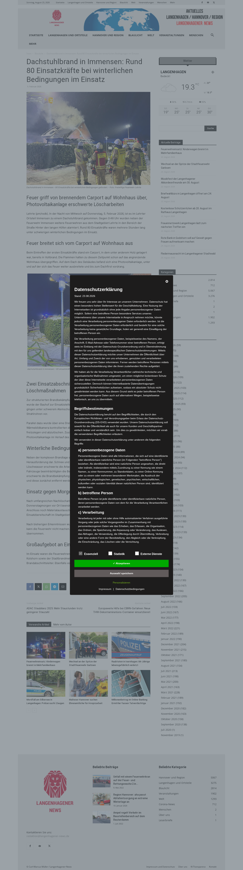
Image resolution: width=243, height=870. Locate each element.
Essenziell (91, 553)
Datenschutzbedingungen (130, 589)
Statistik (119, 553)
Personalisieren (121, 582)
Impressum (105, 589)
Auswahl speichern (121, 573)
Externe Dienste (151, 553)
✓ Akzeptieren (121, 563)
